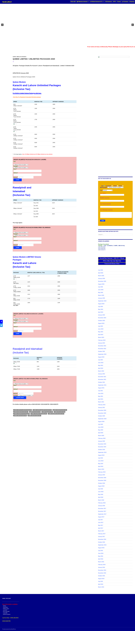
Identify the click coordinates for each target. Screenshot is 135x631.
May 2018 (100, 494)
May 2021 (100, 396)
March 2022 (101, 371)
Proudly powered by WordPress (9, 629)
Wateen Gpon (6, 608)
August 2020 (101, 421)
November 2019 (102, 446)
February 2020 (101, 438)
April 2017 (100, 528)
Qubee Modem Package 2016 (59, 409)
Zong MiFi (5, 612)
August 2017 (101, 516)
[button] (2, 25)
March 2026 (101, 275)
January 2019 (101, 474)
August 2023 (101, 323)
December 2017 (102, 508)
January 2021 (101, 407)
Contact (126, 1)
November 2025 (102, 281)
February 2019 (101, 472)
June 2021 (100, 393)
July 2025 (100, 286)
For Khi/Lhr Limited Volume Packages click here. (27, 93)
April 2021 (100, 399)
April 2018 (100, 497)
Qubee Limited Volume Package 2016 (22, 409)
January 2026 (101, 278)
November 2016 (102, 539)
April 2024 (100, 312)
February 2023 (101, 340)
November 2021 (102, 379)
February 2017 (101, 533)
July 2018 (100, 488)
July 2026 (100, 270)
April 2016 (100, 559)
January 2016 (101, 567)
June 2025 (100, 289)
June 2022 (100, 362)
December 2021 (102, 376)
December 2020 (102, 410)
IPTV (114, 1)
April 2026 (100, 272)
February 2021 (101, 404)
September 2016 (102, 545)
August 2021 (101, 387)
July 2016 (100, 550)
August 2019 (101, 455)
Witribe (4, 605)
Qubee (14, 56)
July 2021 (100, 390)
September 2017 (102, 514)
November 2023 (102, 317)
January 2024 (101, 315)
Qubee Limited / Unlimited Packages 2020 (34, 59)
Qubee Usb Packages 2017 (34, 415)
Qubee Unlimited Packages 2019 (56, 413)
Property (132, 1)
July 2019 (100, 458)
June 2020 (100, 427)
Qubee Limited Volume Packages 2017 (42, 409)
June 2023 (100, 329)
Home (72, 1)
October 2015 (101, 575)
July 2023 (100, 326)
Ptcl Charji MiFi (6, 611)
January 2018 (101, 505)
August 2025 (101, 284)
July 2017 (100, 519)
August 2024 (101, 303)
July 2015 (100, 581)
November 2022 (102, 348)
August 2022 (101, 357)
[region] (67, 25)
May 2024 (100, 309)
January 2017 (101, 536)
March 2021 (101, 401)
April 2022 (100, 368)
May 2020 (100, 430)
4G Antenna (108, 1)
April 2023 (100, 334)
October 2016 (101, 542)
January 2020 (101, 441)
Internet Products (6, 614)
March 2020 (101, 435)
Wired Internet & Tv (97, 1)
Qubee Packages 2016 (35, 411)
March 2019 (101, 469)
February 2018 (101, 502)
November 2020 (102, 413)
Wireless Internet (82, 1)
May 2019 (100, 463)
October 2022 (101, 351)
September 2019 (102, 452)
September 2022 (102, 354)
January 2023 (101, 343)
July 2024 (100, 306)
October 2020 (101, 416)
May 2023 (100, 331)
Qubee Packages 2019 (47, 411)
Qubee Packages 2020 (60, 411)
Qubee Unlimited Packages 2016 (21, 413)
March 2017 (101, 531)
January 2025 (101, 298)
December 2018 (102, 477)
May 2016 (100, 556)
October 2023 (101, 320)
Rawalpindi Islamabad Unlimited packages (30, 97)
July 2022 (100, 359)
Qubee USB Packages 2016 (20, 415)
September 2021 (102, 385)
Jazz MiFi (5, 610)
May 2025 (100, 292)
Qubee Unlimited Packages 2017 (38, 413)
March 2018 (101, 500)
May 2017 (100, 525)
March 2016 (101, 561)
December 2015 (102, 570)
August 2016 (101, 547)
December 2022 (102, 345)
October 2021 (101, 382)
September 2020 (102, 418)
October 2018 (101, 483)
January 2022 (101, 373)
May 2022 (100, 365)
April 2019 (100, 466)
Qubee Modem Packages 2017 (21, 411)
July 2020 (100, 424)
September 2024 (102, 301)
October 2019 (101, 449)
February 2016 (101, 564)
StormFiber (5, 607)
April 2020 (100, 432)
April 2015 (100, 584)
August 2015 (101, 578)
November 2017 (102, 511)
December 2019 (102, 444)
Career (119, 1)
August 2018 (101, 486)
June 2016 (100, 553)
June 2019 (100, 460)
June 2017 (100, 522)
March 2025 (101, 295)
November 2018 (102, 480)
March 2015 (101, 587)
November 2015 (102, 573)
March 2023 (101, 337)
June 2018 (100, 491)
